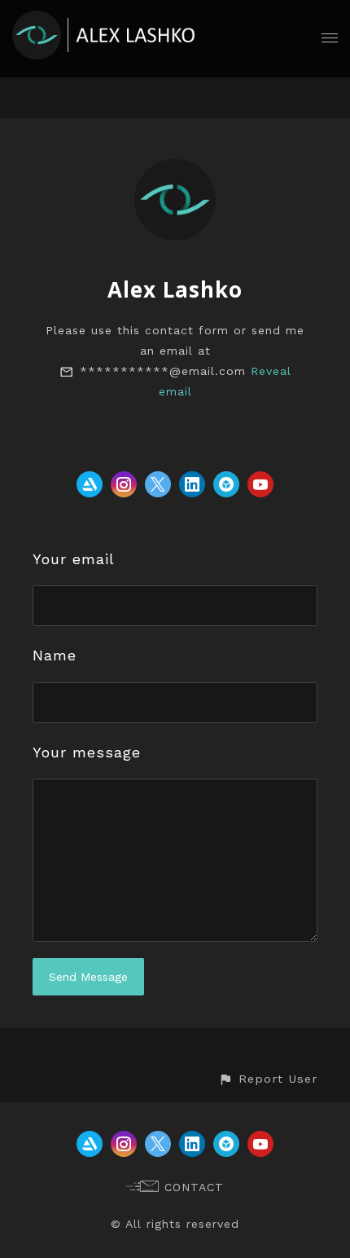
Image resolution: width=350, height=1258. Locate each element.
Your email (74, 558)
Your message (87, 752)
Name (55, 655)
